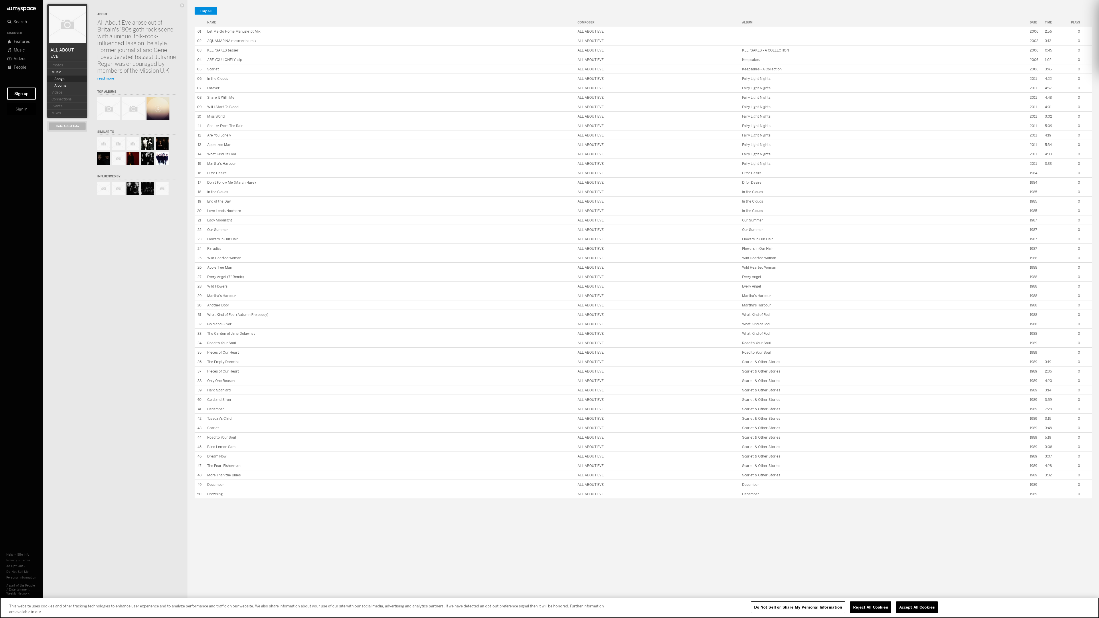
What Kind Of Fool (221, 154)
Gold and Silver (219, 324)
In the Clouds (217, 78)
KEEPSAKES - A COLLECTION (765, 50)
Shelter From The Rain (225, 125)
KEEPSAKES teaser (222, 50)
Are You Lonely (219, 135)
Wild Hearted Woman (224, 257)
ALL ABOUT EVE (591, 31)
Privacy (11, 560)
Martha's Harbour (221, 163)
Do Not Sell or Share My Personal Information (798, 607)
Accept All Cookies (917, 607)
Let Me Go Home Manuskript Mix (233, 31)
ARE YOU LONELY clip (224, 59)
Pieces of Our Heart (223, 352)
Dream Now (216, 456)
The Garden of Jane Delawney (231, 333)
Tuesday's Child (219, 418)
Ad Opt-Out (14, 566)
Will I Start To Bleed (222, 106)
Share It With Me (220, 97)
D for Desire (217, 173)
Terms (25, 560)
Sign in (21, 109)
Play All (206, 11)
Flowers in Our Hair (222, 239)
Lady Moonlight (219, 220)
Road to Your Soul (221, 342)
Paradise (214, 248)
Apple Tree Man (219, 267)
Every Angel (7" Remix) (225, 276)
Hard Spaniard (219, 390)
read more (105, 78)
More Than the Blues (224, 475)
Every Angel (751, 276)
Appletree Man (219, 144)
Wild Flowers (217, 286)
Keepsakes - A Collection (762, 69)
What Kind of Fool (756, 314)
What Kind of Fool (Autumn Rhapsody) (237, 314)
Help (9, 554)
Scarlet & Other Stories (761, 361)
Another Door (218, 305)
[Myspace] (21, 7)
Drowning (215, 494)
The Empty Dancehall (224, 361)
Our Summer (752, 220)
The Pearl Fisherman (223, 465)
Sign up (21, 93)
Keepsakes (751, 59)
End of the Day (219, 201)
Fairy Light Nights (756, 78)
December (215, 409)
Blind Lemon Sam (221, 446)
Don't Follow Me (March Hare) (231, 182)
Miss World (216, 116)
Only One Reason (221, 380)
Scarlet (213, 69)
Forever (213, 88)
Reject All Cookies (870, 607)
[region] (549, 608)
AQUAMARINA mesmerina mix (231, 40)
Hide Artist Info (67, 126)
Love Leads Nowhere (224, 210)
